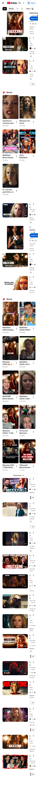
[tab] (5, 8)
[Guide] (3, 3)
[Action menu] (33, 38)
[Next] (22, 9)
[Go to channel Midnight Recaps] (30, 625)
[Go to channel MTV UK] (31, 766)
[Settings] (23, 3)
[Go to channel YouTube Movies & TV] (31, 15)
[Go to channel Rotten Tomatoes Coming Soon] (30, 672)
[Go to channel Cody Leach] (31, 489)
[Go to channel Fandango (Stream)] (30, 605)
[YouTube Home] (11, 3)
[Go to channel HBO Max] (31, 215)
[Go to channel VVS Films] (31, 514)
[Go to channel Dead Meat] (31, 71)
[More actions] (16, 122)
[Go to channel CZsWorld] (31, 719)
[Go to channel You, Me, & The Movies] (30, 565)
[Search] (19, 3)
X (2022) (32, 228)
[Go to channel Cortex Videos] (31, 645)
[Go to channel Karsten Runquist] (30, 287)
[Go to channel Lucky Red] (31, 746)
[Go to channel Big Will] (31, 692)
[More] (33, 84)
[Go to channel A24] (31, 48)
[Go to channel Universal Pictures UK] (30, 585)
